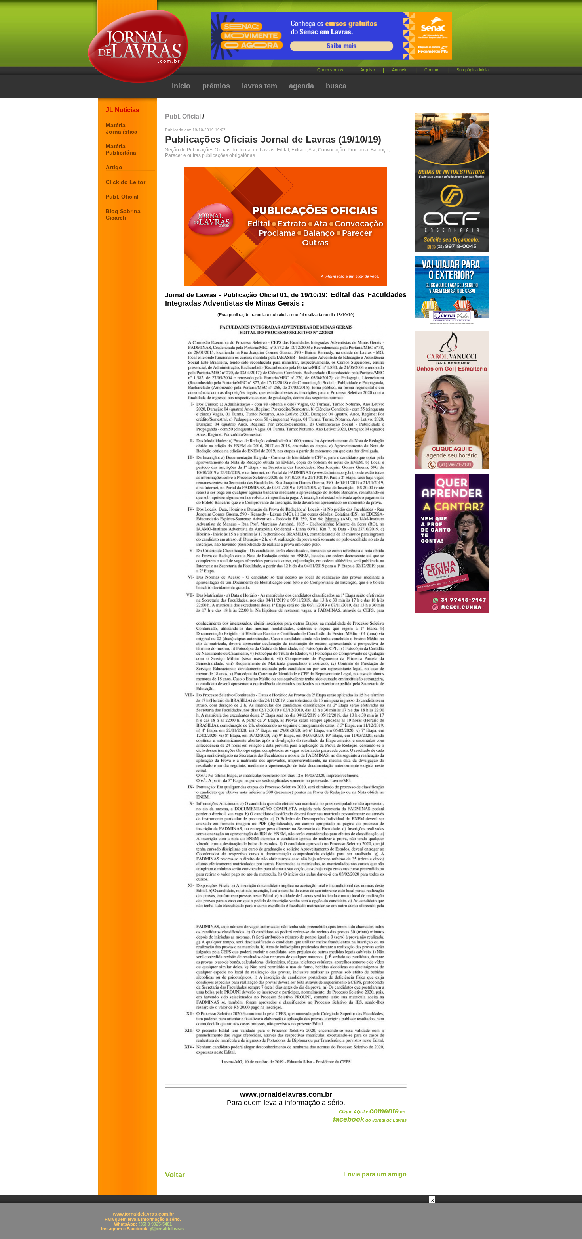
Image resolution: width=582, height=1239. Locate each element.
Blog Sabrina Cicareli (123, 214)
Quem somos (330, 69)
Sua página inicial (472, 69)
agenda (301, 86)
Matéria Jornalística (121, 128)
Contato (431, 69)
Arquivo (367, 69)
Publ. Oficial (122, 196)
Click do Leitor (125, 182)
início (181, 86)
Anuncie (399, 69)
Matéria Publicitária (121, 149)
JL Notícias (122, 110)
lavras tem (259, 86)
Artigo (114, 167)
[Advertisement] (291, 1221)
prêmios (216, 86)
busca (336, 86)
